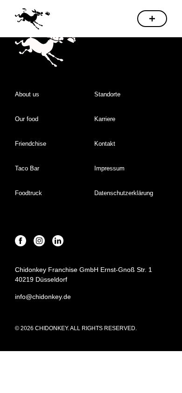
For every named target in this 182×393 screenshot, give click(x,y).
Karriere (104, 118)
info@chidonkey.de (43, 296)
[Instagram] (39, 240)
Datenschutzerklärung (123, 193)
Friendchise (30, 143)
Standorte (107, 94)
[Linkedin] (57, 240)
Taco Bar (27, 168)
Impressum (110, 168)
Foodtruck (28, 193)
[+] (152, 18)
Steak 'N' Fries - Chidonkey (32, 18)
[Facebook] (20, 240)
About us (27, 94)
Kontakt (104, 143)
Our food (26, 118)
